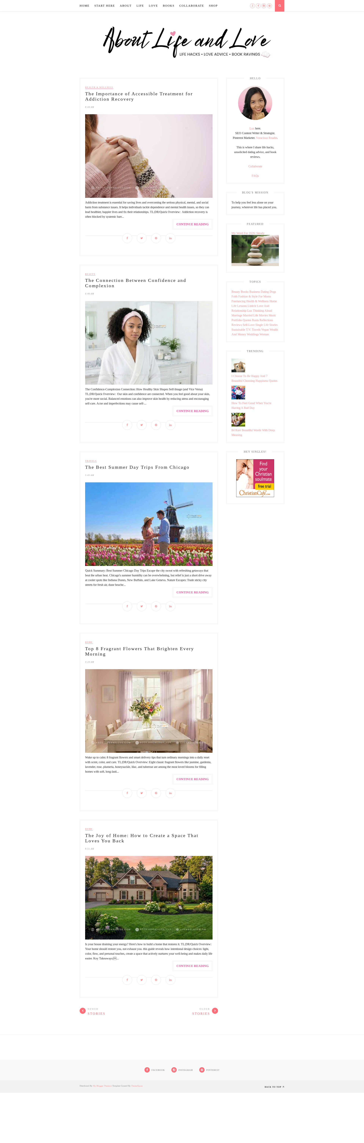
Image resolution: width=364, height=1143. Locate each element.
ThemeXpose (137, 1086)
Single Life (262, 324)
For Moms (264, 296)
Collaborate (191, 5)
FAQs (255, 175)
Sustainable (238, 329)
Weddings (253, 334)
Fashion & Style (248, 296)
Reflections (266, 320)
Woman (264, 334)
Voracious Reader (266, 137)
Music (272, 315)
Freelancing (238, 301)
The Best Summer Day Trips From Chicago (137, 467)
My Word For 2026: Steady (247, 233)
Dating (265, 291)
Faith (234, 296)
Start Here (104, 5)
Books (168, 5)
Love (153, 5)
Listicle (252, 305)
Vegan (265, 329)
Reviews (236, 324)
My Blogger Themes (102, 1086)
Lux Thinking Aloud (259, 310)
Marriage (236, 315)
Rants (255, 320)
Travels (91, 461)
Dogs (273, 291)
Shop (213, 5)
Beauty (90, 274)
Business (254, 291)
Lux (251, 128)
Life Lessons (239, 305)
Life (140, 5)
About (126, 5)
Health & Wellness (99, 87)
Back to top (273, 1087)
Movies (263, 315)
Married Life (250, 315)
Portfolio (236, 320)
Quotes (247, 320)
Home (84, 5)
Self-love (249, 324)
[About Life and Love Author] (255, 118)
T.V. (248, 329)
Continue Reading (193, 224)
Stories (273, 324)
